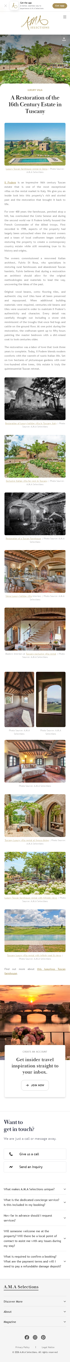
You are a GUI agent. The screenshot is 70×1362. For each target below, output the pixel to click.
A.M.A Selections (21, 1287)
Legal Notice (48, 1347)
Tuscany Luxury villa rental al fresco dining (27, 840)
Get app (59, 6)
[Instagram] (35, 1337)
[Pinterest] (43, 1337)
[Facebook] (27, 1337)
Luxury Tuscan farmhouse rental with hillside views (30, 898)
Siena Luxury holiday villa (19, 596)
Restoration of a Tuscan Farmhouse (23, 538)
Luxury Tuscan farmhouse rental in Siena (26, 169)
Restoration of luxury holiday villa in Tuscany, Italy (31, 423)
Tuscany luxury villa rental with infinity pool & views (34, 955)
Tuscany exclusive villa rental (41, 654)
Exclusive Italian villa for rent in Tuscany (26, 481)
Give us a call (29, 1154)
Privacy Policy (22, 1347)
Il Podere (10, 182)
